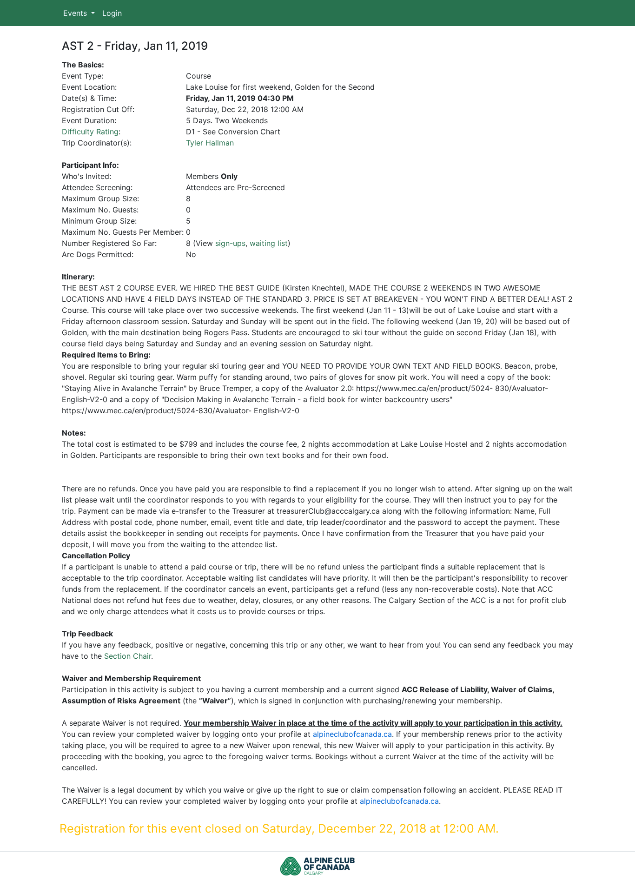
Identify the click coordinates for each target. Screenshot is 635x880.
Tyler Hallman (210, 142)
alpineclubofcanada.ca (352, 734)
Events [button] (76, 13)
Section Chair (127, 656)
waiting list (269, 243)
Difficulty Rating (90, 131)
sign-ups (230, 243)
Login (112, 13)
